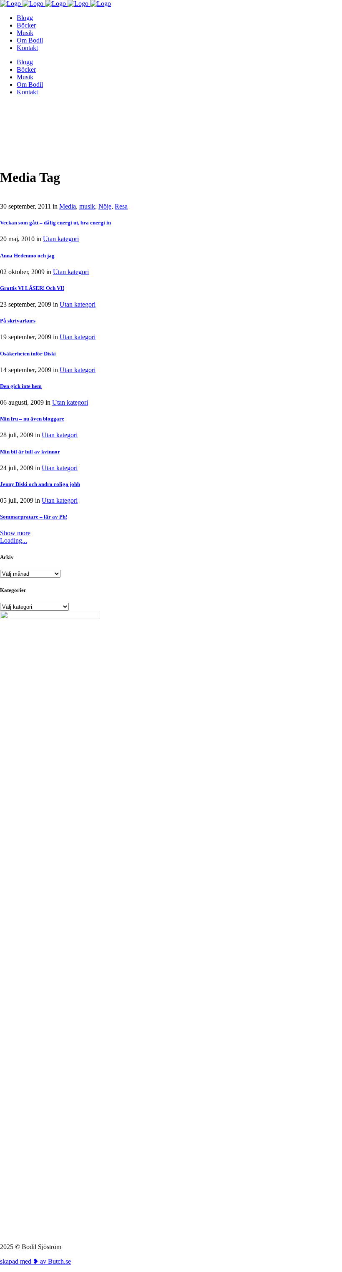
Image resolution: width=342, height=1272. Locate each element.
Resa (121, 206)
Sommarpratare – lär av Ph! (33, 517)
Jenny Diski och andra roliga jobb (40, 484)
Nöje (104, 206)
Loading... (13, 540)
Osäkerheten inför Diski (28, 353)
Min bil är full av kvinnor (30, 451)
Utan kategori (61, 238)
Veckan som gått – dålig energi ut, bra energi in (55, 222)
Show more (15, 533)
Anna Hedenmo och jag (27, 255)
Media (67, 206)
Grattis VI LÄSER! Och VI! (32, 288)
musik (87, 206)
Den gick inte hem (21, 386)
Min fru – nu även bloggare (32, 419)
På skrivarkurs (17, 320)
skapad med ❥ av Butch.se (35, 1261)
